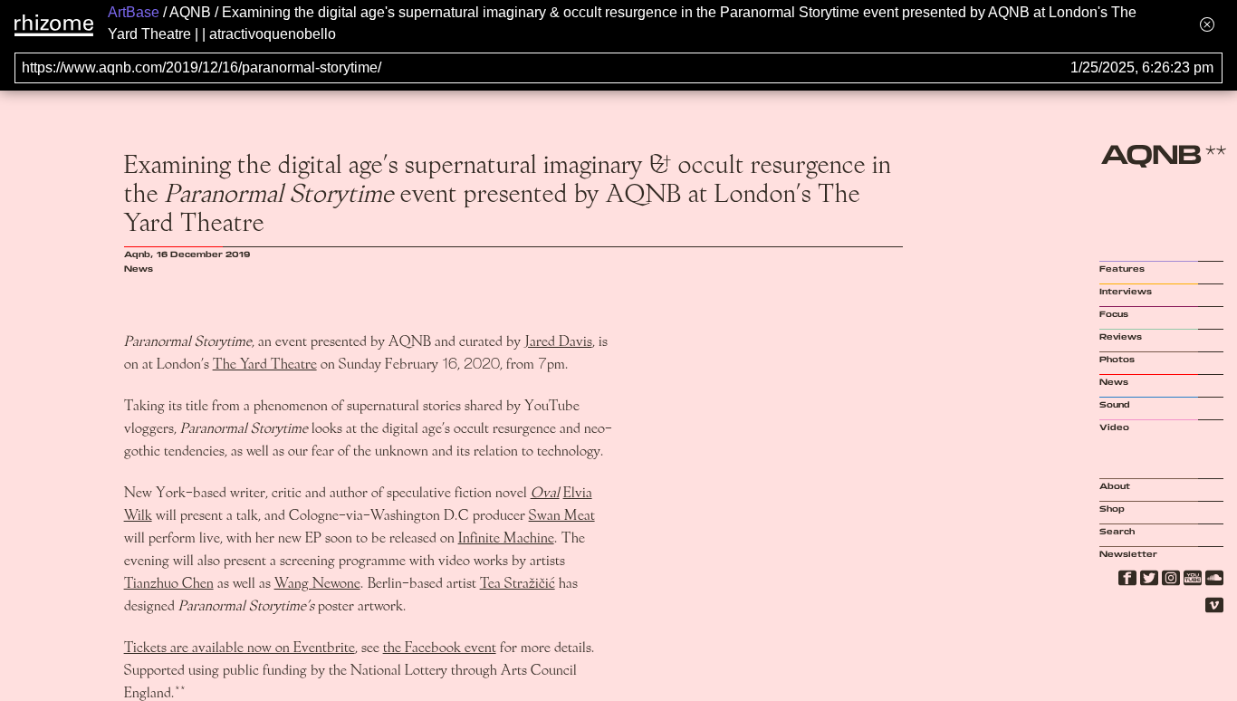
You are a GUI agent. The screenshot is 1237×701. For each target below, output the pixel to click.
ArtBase (133, 12)
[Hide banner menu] (1207, 24)
